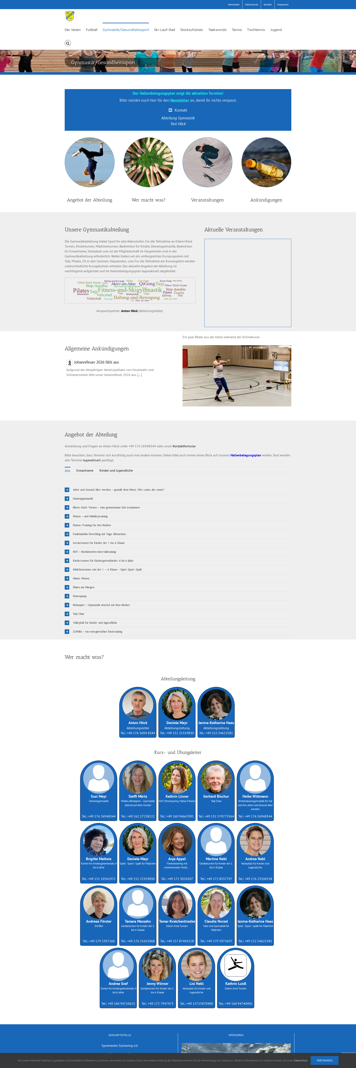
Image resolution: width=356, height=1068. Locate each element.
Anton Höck (129, 311)
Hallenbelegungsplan (246, 455)
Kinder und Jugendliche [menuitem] (116, 470)
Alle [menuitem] (67, 471)
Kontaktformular (184, 446)
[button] (68, 42)
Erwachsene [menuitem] (84, 470)
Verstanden (325, 1060)
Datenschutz (301, 1060)
